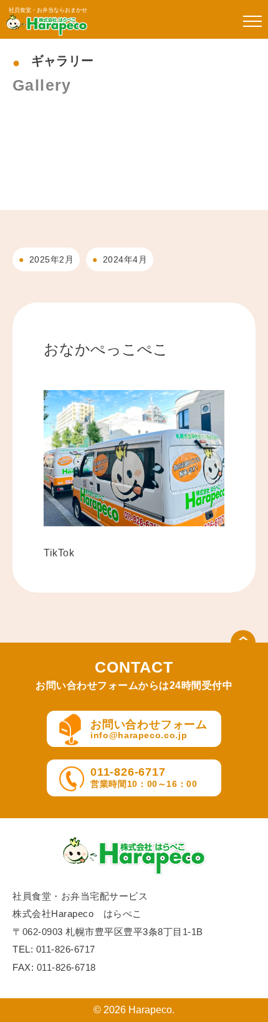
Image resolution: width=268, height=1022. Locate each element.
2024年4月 (125, 259)
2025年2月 (51, 259)
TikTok (59, 553)
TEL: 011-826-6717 (53, 949)
